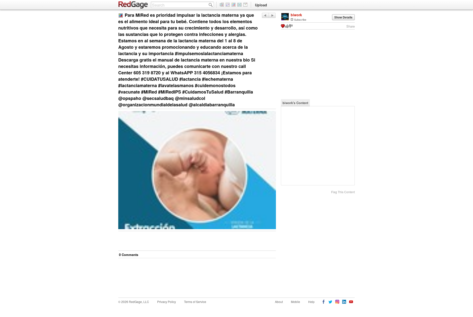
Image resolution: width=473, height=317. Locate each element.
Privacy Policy (166, 302)
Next (265, 15)
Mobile (295, 302)
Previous (272, 15)
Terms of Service (195, 302)
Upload (261, 4)
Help (311, 302)
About (279, 302)
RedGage (133, 5)
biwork (296, 15)
